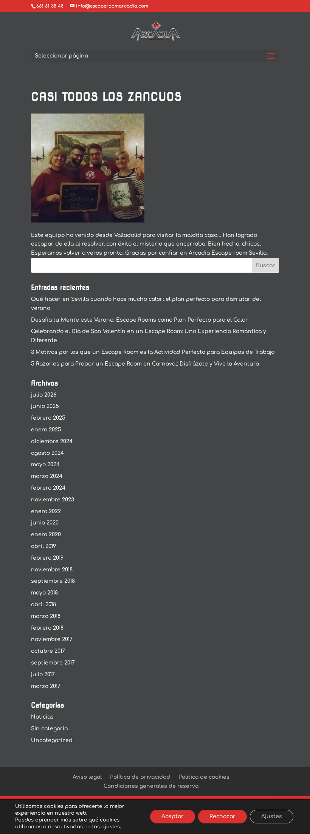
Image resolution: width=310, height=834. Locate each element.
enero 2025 (46, 430)
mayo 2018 (44, 593)
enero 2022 (46, 511)
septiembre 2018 (53, 581)
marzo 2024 (46, 476)
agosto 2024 (47, 453)
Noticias (42, 717)
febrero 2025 (48, 418)
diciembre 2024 (52, 441)
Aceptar (172, 816)
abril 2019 (43, 546)
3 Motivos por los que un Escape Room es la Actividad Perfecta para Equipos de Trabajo (152, 352)
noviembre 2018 (52, 570)
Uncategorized (52, 740)
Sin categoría (49, 728)
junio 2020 (45, 523)
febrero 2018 (47, 628)
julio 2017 (43, 674)
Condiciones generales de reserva (151, 786)
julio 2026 (43, 395)
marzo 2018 (45, 616)
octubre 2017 (48, 651)
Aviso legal (87, 777)
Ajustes (271, 816)
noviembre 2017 (52, 639)
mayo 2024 (45, 464)
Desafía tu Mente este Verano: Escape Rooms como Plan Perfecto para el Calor (139, 320)
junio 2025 (45, 406)
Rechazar (222, 816)
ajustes (110, 826)
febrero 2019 (47, 558)
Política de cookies (203, 777)
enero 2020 (46, 534)
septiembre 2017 (53, 663)
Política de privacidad (140, 777)
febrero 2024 (48, 488)
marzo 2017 (45, 686)
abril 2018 (43, 604)
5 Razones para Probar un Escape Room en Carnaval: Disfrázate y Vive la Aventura (145, 364)
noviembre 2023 (52, 500)
